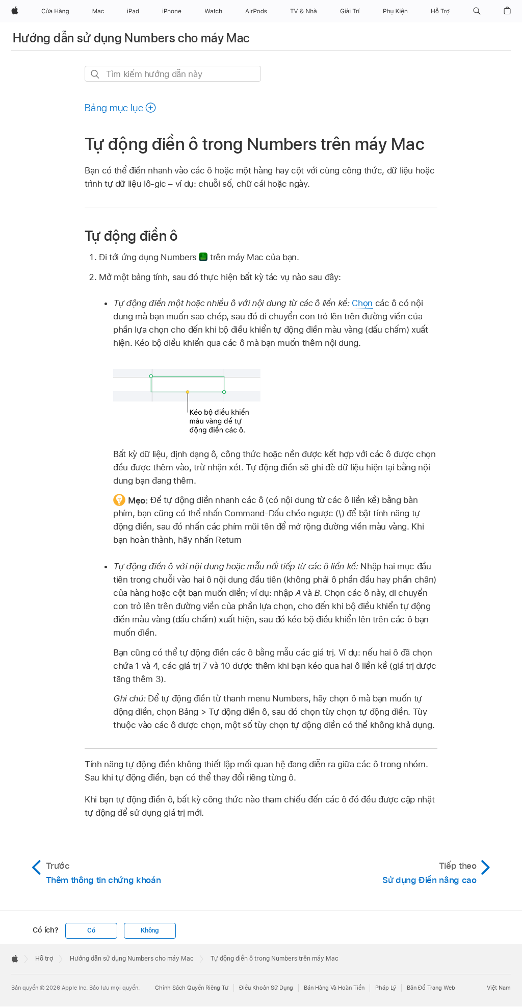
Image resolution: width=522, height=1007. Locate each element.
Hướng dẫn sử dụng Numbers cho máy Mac (131, 38)
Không (150, 930)
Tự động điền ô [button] (131, 235)
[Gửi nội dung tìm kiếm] (95, 74)
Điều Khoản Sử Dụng (266, 987)
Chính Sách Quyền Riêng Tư (191, 987)
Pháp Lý (385, 987)
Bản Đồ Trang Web (431, 987)
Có (91, 930)
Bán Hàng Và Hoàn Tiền (334, 987)
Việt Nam (499, 987)
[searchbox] (173, 74)
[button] (477, 11)
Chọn (362, 303)
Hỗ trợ (44, 958)
